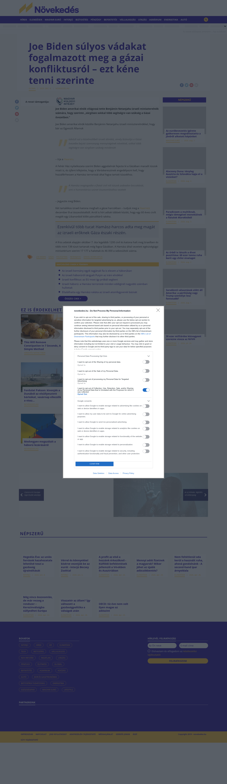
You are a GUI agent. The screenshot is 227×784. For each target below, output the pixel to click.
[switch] (146, 362)
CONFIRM (94, 464)
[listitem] (113, 356)
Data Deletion (98, 473)
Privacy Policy (128, 473)
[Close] (158, 311)
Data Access (113, 473)
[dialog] (113, 392)
